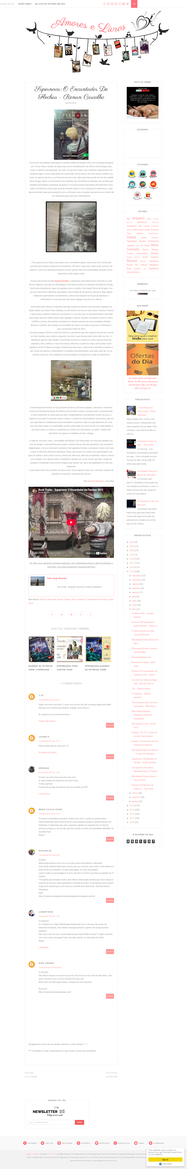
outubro (135, 584)
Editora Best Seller (141, 230)
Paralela (130, 253)
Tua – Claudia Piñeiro (141, 688)
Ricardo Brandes (96, 481)
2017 (132, 563)
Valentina (154, 268)
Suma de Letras (137, 264)
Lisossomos (44, 794)
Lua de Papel (143, 245)
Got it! (165, 1159)
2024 (132, 542)
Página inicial (7, 4)
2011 (132, 818)
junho (134, 601)
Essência (154, 230)
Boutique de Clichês (47, 752)
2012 (132, 814)
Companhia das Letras (138, 226)
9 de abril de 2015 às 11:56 (49, 916)
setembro (136, 588)
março (135, 793)
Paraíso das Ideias (47, 721)
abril (134, 609)
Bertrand (142, 222)
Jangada (130, 245)
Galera (131, 237)
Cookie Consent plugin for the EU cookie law (165, 1164)
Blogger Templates (32, 1154)
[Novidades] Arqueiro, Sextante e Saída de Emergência (142, 715)
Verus (130, 272)
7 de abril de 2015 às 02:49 (49, 855)
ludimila (44, 736)
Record (132, 261)
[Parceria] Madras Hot (141, 657)
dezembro (136, 575)
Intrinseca (153, 241)
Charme (155, 222)
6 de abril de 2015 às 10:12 (49, 741)
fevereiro (136, 797)
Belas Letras (153, 219)
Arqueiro (138, 218)
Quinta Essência (150, 257)
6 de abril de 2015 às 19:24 (49, 814)
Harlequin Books (136, 241)
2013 (132, 810)
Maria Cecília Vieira (50, 809)
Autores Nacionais (48, 599)
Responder (110, 725)
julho (134, 596)
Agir (128, 218)
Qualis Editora (133, 257)
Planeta (155, 253)
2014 (132, 805)
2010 (132, 822)
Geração (155, 238)
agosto (135, 592)
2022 (132, 546)
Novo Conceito (78, 599)
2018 (132, 559)
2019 (132, 554)
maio (134, 605)
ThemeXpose (52, 1154)
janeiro (135, 801)
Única (136, 272)
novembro (136, 580)
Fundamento (153, 233)
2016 (132, 567)
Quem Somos (25, 4)
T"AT (41, 695)
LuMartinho (46, 912)
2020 (132, 550)
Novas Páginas (64, 599)
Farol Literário (135, 233)
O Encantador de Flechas (97, 599)
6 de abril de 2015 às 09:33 (49, 700)
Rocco (143, 261)
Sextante (154, 261)
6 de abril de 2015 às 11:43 (49, 772)
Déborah (44, 768)
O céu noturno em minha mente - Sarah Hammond (146, 411)
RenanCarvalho (62, 281)
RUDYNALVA (45, 850)
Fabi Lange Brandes (57, 578)
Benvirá (129, 222)
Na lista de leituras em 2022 (50, 4)
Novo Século (151, 249)
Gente (144, 237)
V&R (144, 269)
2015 (132, 571)
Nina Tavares (46, 963)
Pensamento (142, 253)
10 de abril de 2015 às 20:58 (50, 967)
